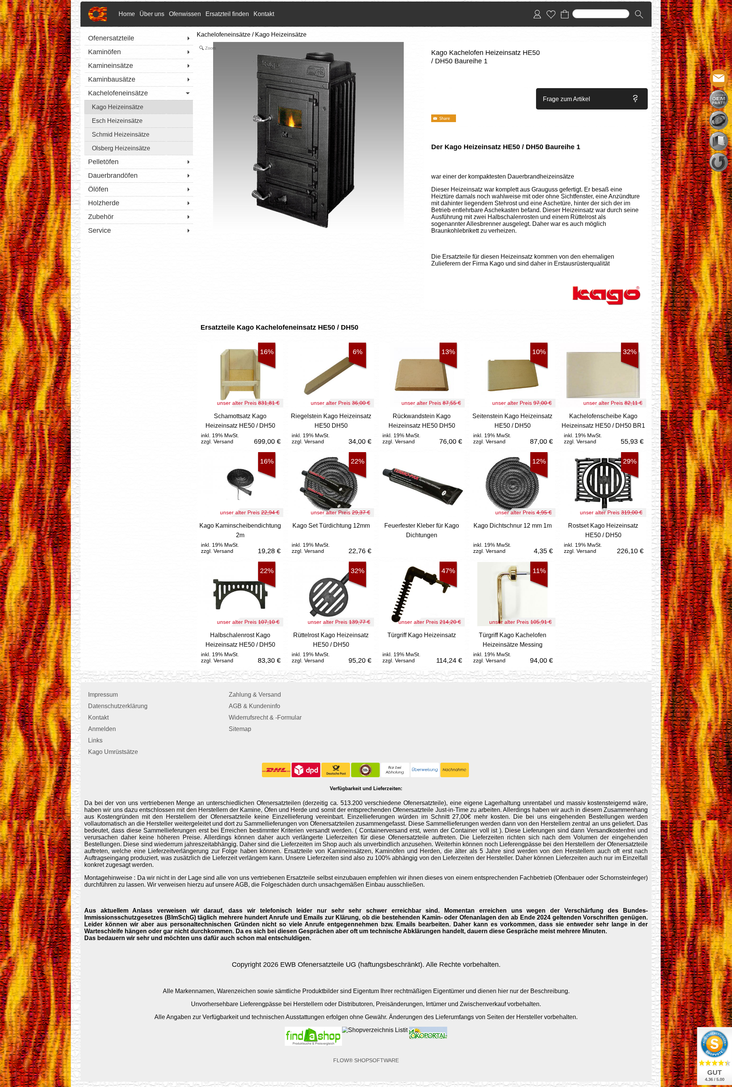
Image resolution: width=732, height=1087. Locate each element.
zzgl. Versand (217, 441)
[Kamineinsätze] (138, 65)
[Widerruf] (718, 162)
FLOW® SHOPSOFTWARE (366, 1060)
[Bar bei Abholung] (395, 770)
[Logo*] (97, 9)
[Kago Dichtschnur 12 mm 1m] (512, 537)
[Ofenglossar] (718, 141)
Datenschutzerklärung (118, 706)
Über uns (152, 14)
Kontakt (264, 14)
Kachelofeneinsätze (223, 34)
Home (127, 14)
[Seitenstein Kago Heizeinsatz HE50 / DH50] (512, 427)
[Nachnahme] (454, 770)
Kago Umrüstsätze (113, 752)
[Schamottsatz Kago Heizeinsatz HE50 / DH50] (240, 427)
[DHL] (276, 770)
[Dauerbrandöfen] (138, 175)
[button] (639, 14)
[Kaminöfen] (138, 52)
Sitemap (240, 729)
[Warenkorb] (565, 14)
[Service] (138, 230)
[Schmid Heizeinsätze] (138, 134)
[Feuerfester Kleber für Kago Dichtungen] (422, 537)
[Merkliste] (551, 14)
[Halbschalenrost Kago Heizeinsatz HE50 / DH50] (240, 646)
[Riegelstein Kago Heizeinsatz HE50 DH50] (331, 427)
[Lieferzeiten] (718, 120)
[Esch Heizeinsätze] (138, 120)
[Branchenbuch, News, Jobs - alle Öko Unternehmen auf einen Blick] (427, 1030)
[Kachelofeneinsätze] (138, 93)
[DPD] (306, 770)
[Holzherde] (138, 203)
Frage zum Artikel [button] (566, 99)
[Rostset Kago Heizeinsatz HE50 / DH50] (603, 537)
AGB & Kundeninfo (254, 706)
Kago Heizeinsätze (281, 34)
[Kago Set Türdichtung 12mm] (331, 537)
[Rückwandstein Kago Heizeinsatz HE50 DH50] (422, 427)
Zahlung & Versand (255, 694)
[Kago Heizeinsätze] (138, 107)
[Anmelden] (537, 14)
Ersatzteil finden (227, 14)
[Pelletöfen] (138, 162)
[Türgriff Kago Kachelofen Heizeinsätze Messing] (512, 646)
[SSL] (365, 770)
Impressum (103, 694)
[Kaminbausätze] (138, 79)
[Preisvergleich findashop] (313, 1030)
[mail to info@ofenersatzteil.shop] (718, 78)
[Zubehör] (138, 217)
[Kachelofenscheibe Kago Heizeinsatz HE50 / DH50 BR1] (603, 427)
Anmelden (102, 729)
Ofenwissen (185, 14)
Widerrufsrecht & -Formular (265, 717)
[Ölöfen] (138, 189)
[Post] (335, 770)
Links (95, 740)
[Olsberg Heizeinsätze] (138, 148)
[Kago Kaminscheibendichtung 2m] (240, 537)
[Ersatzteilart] (718, 99)
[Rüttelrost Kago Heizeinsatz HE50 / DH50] (331, 646)
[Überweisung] (425, 770)
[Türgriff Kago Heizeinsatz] (422, 646)
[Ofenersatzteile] (138, 38)
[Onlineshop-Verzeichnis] (375, 1030)
